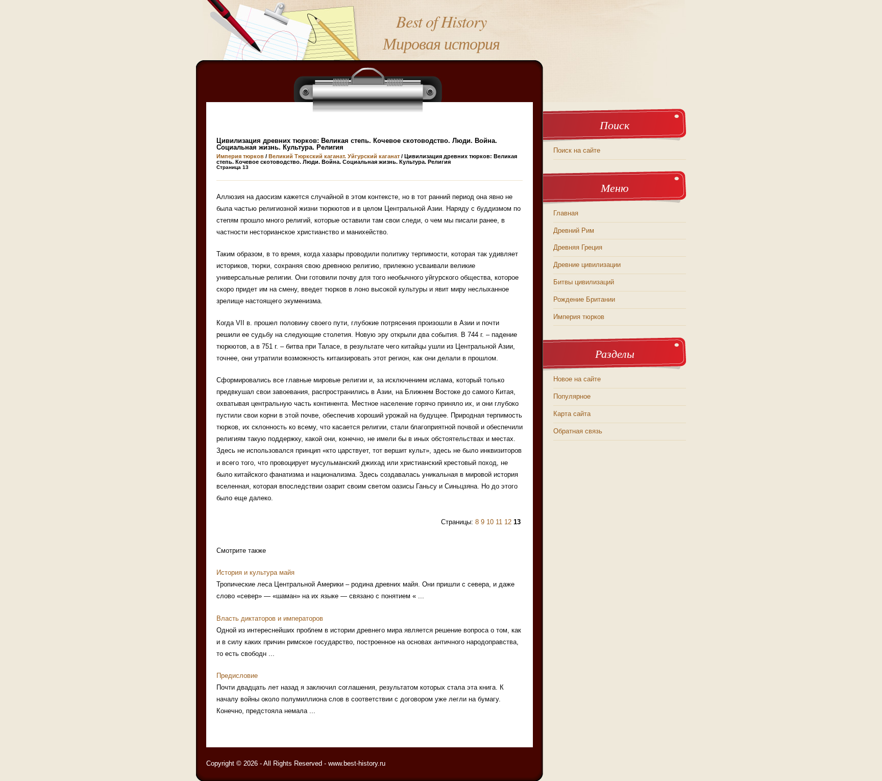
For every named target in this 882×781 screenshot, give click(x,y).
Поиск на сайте (576, 150)
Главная (565, 213)
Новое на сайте (577, 379)
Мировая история (441, 43)
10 (490, 522)
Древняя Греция (577, 247)
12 (507, 522)
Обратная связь (577, 431)
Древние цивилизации (587, 265)
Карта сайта (572, 414)
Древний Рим (573, 230)
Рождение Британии (584, 299)
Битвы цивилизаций (583, 282)
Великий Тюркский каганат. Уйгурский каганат (334, 156)
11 (499, 522)
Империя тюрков (240, 156)
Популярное (572, 396)
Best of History (441, 21)
